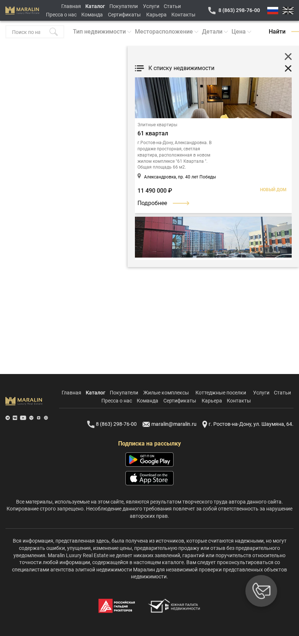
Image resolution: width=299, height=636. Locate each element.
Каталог (95, 6)
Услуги (151, 6)
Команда (92, 15)
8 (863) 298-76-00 (239, 10)
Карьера (156, 15)
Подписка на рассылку (149, 443)
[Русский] (272, 10)
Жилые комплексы (166, 393)
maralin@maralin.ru (174, 424)
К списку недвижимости (181, 68)
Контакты (183, 15)
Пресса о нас (61, 15)
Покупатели (123, 6)
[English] (288, 10)
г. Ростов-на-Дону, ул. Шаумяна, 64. (251, 424)
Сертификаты (124, 15)
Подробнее (152, 203)
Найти (277, 31)
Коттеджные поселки (220, 393)
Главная (71, 6)
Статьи (172, 6)
